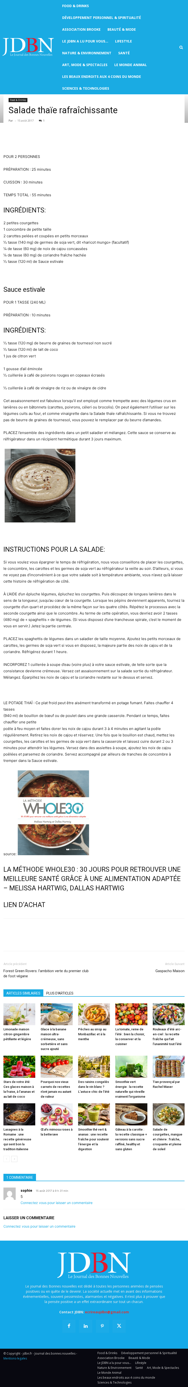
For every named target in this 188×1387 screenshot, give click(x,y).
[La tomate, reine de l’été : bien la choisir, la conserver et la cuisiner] (131, 1014)
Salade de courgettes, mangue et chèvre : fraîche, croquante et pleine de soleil (167, 1139)
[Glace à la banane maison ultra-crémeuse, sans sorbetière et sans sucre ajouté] (56, 1014)
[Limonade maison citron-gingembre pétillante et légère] (19, 1014)
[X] (19, 139)
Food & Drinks (18, 100)
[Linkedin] (53, 139)
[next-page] (14, 1159)
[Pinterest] (31, 139)
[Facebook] (8, 139)
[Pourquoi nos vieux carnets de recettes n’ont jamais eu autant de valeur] (56, 1067)
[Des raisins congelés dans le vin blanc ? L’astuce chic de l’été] (94, 1067)
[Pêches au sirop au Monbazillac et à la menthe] (94, 1014)
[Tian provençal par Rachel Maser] (169, 1067)
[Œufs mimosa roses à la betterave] (56, 1114)
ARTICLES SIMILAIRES (23, 993)
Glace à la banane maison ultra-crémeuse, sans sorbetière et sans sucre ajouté (54, 1039)
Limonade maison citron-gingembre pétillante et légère (17, 1034)
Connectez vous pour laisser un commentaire (57, 1203)
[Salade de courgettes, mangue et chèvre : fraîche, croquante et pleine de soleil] (169, 1114)
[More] (65, 139)
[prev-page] (6, 1159)
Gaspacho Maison (170, 971)
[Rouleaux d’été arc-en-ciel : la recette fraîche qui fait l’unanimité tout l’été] (169, 1014)
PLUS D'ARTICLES (59, 993)
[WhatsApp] (42, 139)
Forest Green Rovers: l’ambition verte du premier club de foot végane (46, 973)
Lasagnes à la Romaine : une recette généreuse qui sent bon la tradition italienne (17, 1139)
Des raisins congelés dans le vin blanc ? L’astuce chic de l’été (93, 1086)
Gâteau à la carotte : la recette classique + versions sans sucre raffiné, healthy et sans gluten (131, 1139)
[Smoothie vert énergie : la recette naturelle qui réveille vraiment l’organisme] (131, 1067)
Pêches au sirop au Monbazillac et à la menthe (92, 1034)
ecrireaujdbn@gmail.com (107, 1312)
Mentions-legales (15, 1358)
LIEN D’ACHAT (24, 905)
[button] (181, 47)
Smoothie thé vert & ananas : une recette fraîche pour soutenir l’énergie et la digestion (93, 1139)
